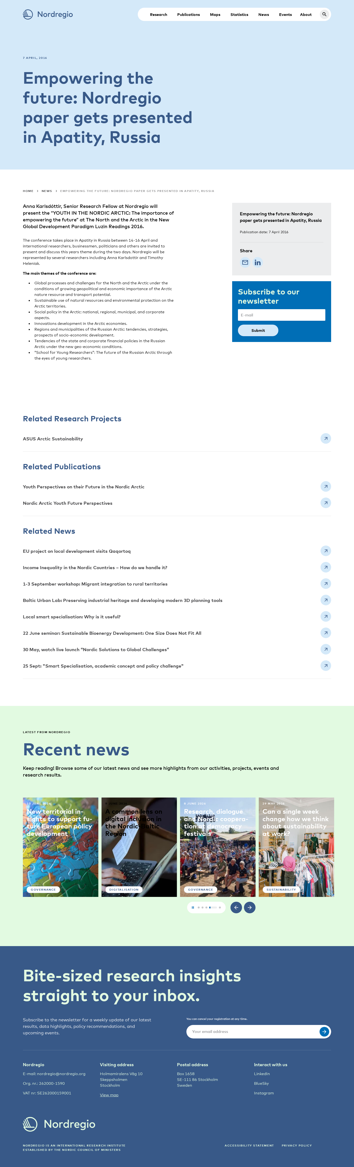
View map (109, 1095)
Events (285, 14)
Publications (188, 14)
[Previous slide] (236, 907)
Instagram (264, 1093)
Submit (258, 330)
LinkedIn (262, 1073)
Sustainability (281, 889)
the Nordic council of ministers (87, 1150)
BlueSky (261, 1083)
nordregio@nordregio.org (61, 1073)
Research (158, 14)
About (306, 14)
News (263, 14)
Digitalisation (123, 889)
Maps (215, 14)
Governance (43, 889)
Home (28, 191)
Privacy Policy (297, 1145)
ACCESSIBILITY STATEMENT (249, 1145)
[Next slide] (250, 907)
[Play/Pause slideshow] (193, 907)
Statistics (239, 14)
